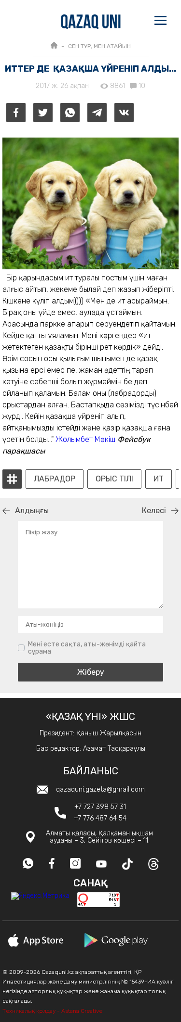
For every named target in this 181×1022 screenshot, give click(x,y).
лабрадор (54, 479)
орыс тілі (114, 479)
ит (158, 479)
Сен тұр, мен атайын (99, 46)
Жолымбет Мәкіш (85, 439)
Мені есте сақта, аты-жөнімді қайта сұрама (87, 648)
